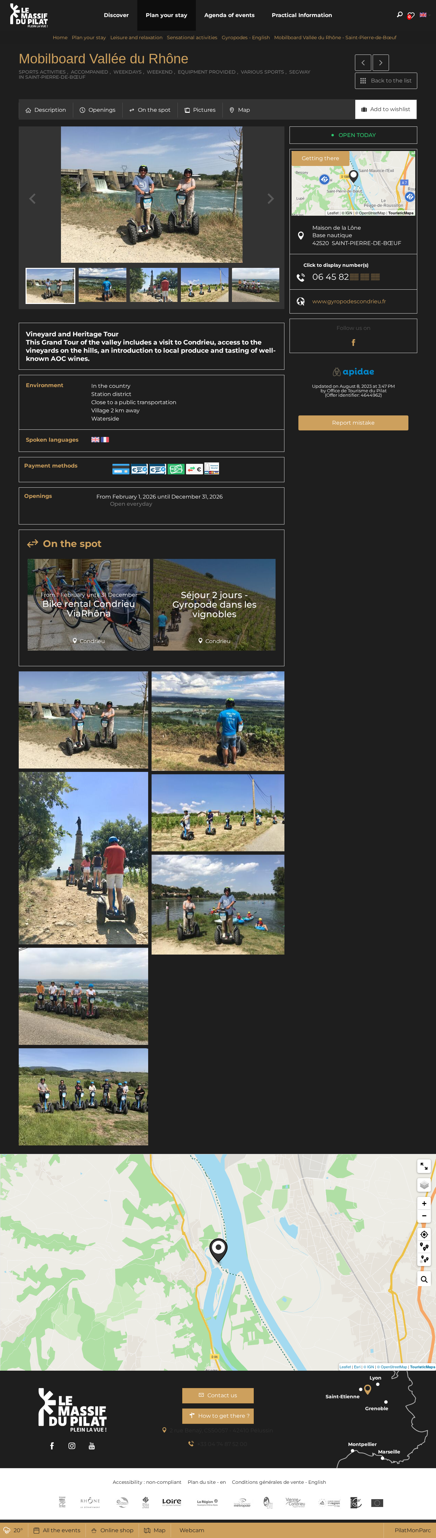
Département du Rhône (90, 1502)
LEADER (356, 1502)
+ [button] (424, 1203)
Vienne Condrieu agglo (295, 1502)
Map (160, 1530)
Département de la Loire (171, 1502)
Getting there (320, 158)
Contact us (222, 1395)
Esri (357, 1366)
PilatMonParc (413, 1530)
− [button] (424, 1216)
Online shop (117, 1530)
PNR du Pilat (268, 1502)
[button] (116, 15)
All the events (61, 1530)
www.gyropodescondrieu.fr (349, 301)
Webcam (192, 1530)
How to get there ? (224, 1416)
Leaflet (345, 1366)
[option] (89, 607)
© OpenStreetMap (392, 1366)
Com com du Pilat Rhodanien (122, 1502)
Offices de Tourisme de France (145, 1502)
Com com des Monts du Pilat (62, 1502)
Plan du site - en (207, 1482)
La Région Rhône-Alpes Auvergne (207, 1502)
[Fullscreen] (424, 1166)
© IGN (368, 1366)
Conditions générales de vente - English (279, 1482)
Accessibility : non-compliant (147, 1482)
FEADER (329, 1502)
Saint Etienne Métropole (242, 1502)
